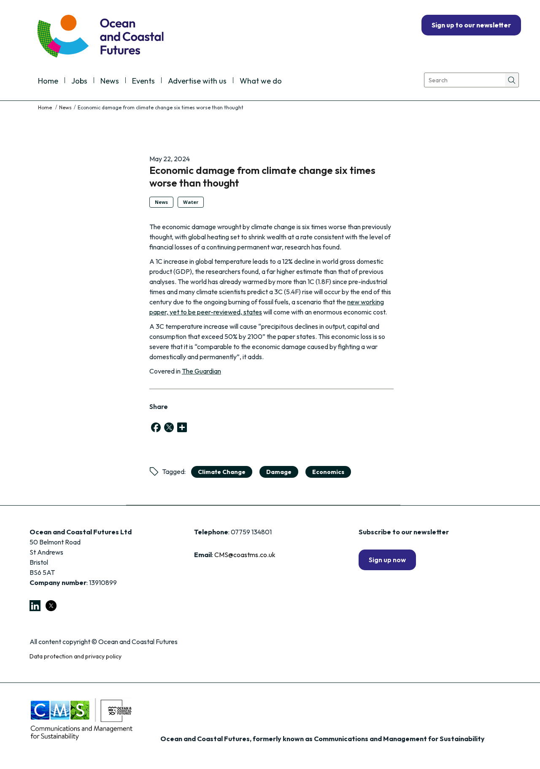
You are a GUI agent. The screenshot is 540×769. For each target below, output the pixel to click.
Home (48, 81)
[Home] (45, 107)
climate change (222, 472)
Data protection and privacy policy (76, 656)
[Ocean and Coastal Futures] (100, 37)
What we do (261, 81)
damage (279, 472)
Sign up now (387, 559)
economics (328, 472)
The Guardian (201, 371)
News (109, 81)
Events (143, 81)
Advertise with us (197, 81)
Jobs (79, 81)
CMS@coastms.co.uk (244, 554)
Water (190, 202)
